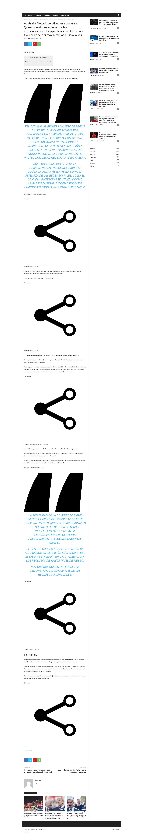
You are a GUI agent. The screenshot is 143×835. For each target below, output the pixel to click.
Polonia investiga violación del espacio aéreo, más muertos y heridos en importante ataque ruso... (108, 119)
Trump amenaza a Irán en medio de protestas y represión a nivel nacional (38, 771)
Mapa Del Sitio (115, 829)
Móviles (92, 166)
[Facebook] (26, 44)
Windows (92, 163)
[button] (118, 15)
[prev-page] (83, 793)
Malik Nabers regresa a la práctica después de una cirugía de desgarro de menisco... (108, 103)
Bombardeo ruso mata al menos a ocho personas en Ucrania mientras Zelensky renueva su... (108, 23)
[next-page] (85, 793)
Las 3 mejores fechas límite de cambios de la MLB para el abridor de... (108, 70)
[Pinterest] (35, 44)
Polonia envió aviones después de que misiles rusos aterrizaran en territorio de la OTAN (107, 87)
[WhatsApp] (39, 44)
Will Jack (27, 38)
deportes (47, 15)
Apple (55, 15)
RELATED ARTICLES (30, 793)
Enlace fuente (28, 750)
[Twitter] (30, 44)
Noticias (28, 15)
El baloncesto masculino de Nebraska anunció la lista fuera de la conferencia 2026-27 (108, 135)
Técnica (38, 15)
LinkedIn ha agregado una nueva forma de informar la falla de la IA (109, 38)
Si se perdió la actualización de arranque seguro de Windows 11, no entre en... (109, 54)
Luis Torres (93, 75)
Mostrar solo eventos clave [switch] (38, 59)
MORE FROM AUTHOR (43, 793)
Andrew (92, 43)
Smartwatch (65, 15)
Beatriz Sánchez (94, 28)
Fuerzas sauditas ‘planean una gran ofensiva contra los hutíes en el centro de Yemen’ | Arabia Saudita (33, 814)
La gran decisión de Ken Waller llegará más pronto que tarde (72, 771)
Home (25, 19)
